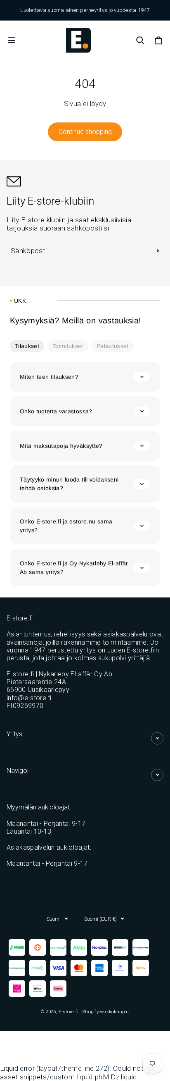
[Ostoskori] (158, 40)
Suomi (54, 919)
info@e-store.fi (29, 698)
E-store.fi (68, 1011)
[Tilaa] (158, 251)
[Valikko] (12, 40)
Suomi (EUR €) (100, 919)
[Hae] (140, 40)
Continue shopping (85, 132)
